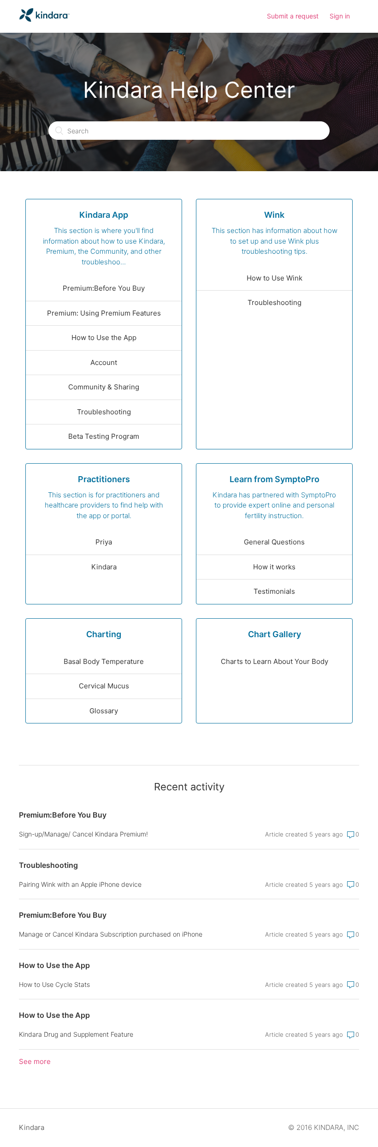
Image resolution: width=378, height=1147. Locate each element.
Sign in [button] (340, 16)
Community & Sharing (103, 386)
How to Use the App (103, 337)
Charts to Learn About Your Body (274, 661)
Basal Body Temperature (104, 661)
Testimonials (274, 591)
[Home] (44, 21)
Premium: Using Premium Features (104, 313)
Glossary (103, 710)
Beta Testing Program (103, 436)
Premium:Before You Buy (104, 288)
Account (103, 362)
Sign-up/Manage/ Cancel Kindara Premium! (83, 834)
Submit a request (293, 16)
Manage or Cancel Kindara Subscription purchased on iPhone (110, 934)
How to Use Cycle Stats (54, 984)
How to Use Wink (274, 278)
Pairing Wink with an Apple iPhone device (80, 884)
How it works (274, 566)
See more (35, 1061)
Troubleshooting (104, 411)
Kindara (104, 566)
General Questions (274, 542)
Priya (103, 542)
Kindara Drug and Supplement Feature (76, 1034)
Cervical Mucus (104, 685)
